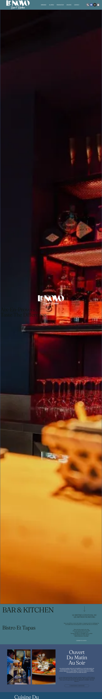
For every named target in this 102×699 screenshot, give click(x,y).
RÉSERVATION (60, 4)
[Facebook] (91, 4)
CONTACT (76, 4)
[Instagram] (95, 4)
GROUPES (68, 4)
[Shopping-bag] (98, 4)
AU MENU (51, 4)
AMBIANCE (43, 4)
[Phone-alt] (88, 4)
